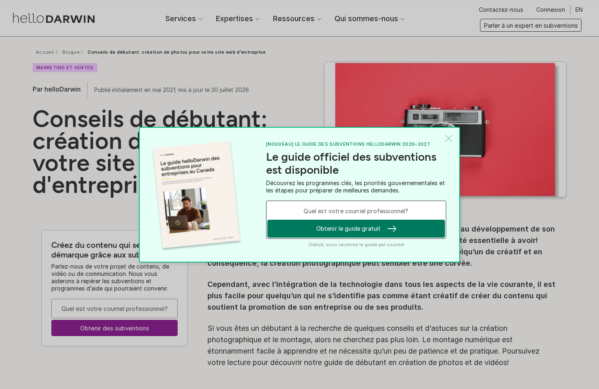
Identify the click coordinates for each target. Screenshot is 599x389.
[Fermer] (448, 138)
